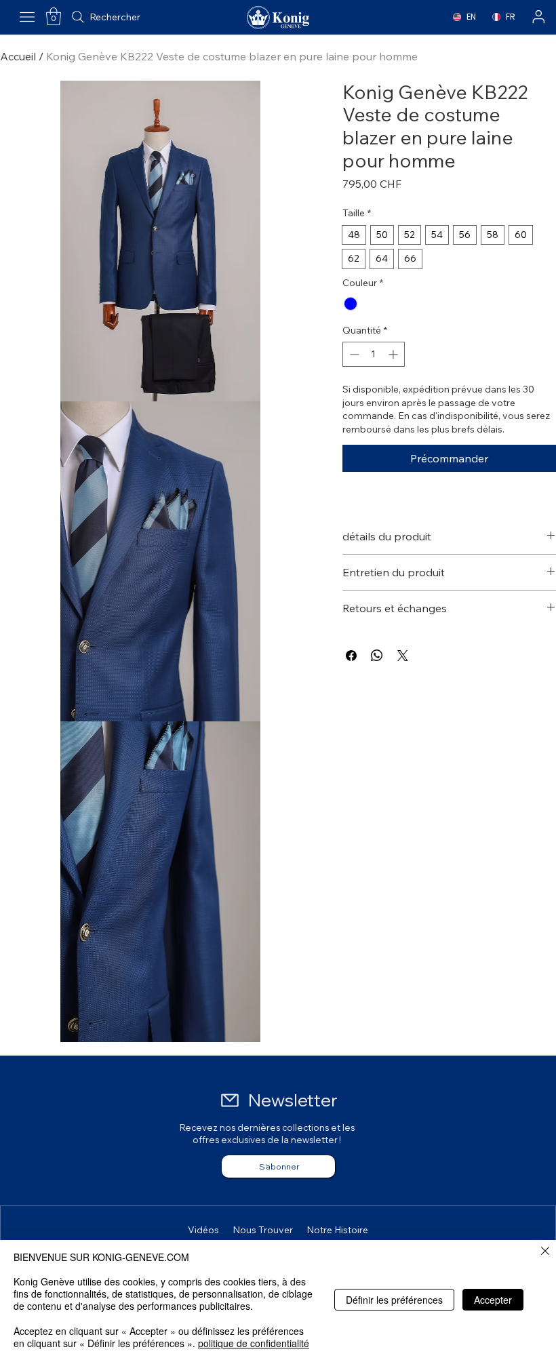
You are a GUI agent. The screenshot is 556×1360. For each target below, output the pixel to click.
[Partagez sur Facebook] (351, 655)
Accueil (18, 56)
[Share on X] (403, 655)
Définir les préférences (394, 1299)
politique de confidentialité (253, 1343)
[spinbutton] (373, 354)
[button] (53, 16)
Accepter (493, 1299)
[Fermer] (545, 1252)
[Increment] (394, 354)
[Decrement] (352, 354)
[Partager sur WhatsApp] (377, 655)
